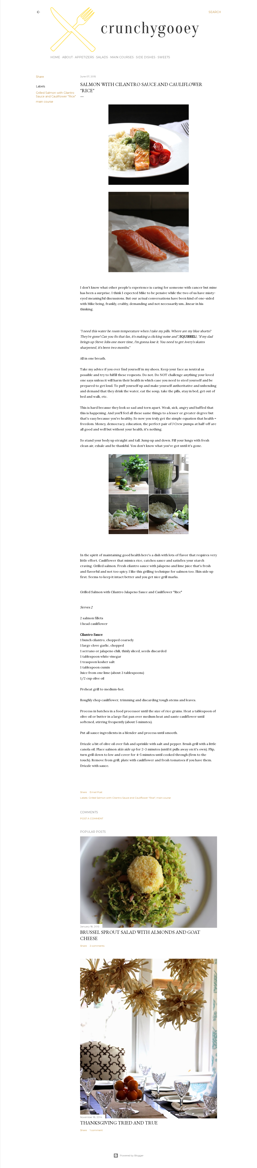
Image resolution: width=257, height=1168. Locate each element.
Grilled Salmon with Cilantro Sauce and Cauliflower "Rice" (56, 94)
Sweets (164, 57)
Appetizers (84, 57)
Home (55, 57)
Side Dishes (145, 57)
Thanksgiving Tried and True (119, 1123)
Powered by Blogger (132, 1155)
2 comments (97, 945)
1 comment (96, 1130)
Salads (102, 57)
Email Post (96, 792)
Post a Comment (91, 818)
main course (44, 101)
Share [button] (40, 77)
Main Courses (122, 57)
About (67, 57)
